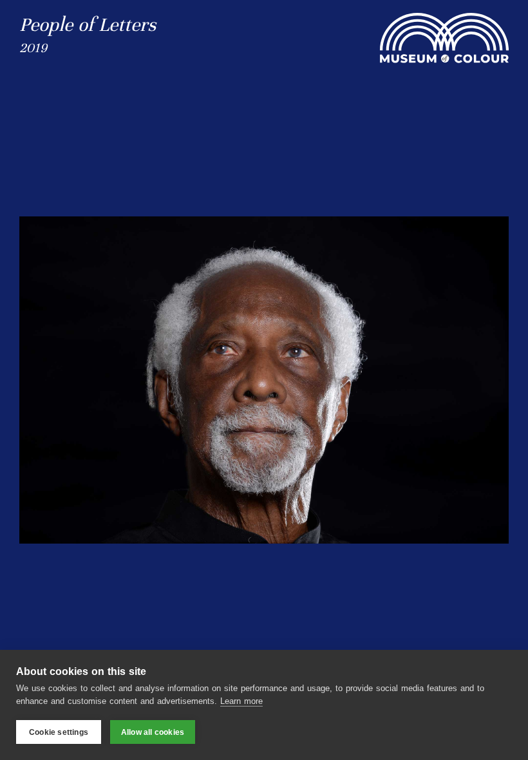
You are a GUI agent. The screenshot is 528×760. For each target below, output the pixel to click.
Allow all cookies (152, 732)
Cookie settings (58, 732)
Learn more (241, 701)
